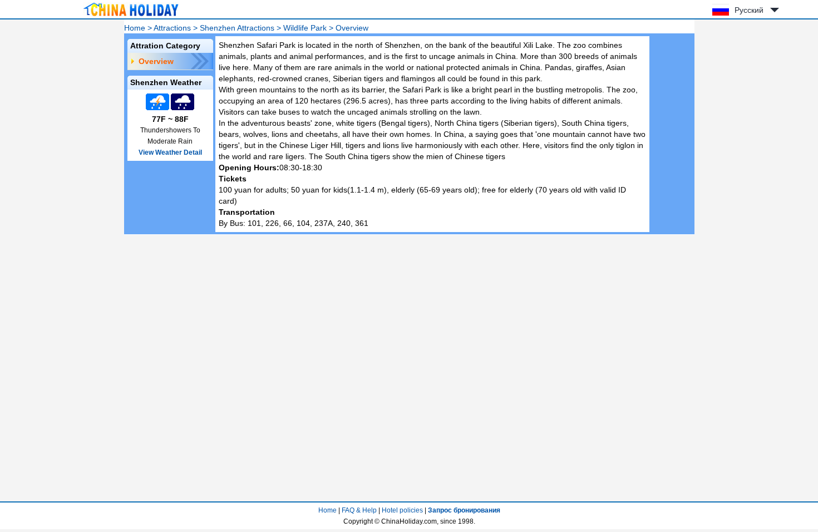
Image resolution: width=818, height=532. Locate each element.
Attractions (172, 27)
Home (134, 27)
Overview (156, 61)
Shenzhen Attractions (237, 27)
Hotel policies (402, 510)
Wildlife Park (305, 27)
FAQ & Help (359, 510)
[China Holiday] (131, 16)
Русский (749, 10)
